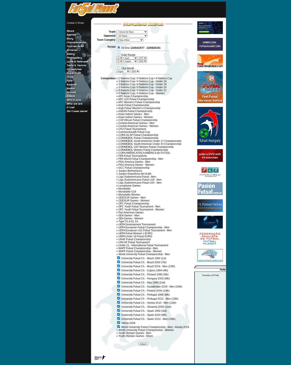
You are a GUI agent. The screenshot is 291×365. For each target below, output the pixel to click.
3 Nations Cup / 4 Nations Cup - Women (141, 93)
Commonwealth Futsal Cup (134, 132)
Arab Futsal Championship (133, 105)
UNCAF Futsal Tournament (134, 242)
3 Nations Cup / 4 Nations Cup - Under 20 (142, 87)
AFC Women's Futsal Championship (139, 102)
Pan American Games (131, 212)
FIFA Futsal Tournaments (132, 155)
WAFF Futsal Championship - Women (140, 251)
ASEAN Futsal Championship (135, 111)
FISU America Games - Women (136, 164)
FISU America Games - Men (134, 161)
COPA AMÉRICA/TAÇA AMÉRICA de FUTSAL (144, 152)
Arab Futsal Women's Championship (139, 108)
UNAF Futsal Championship (134, 239)
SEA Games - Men (129, 215)
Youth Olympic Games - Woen (135, 336)
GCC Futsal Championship (134, 167)
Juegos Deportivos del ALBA (134, 173)
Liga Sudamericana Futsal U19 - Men (140, 179)
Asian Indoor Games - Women (135, 117)
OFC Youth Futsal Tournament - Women (141, 209)
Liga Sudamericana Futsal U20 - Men (140, 182)
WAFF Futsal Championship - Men (138, 248)
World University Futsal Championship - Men (144, 254)
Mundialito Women (129, 194)
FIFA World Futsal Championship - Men (140, 158)
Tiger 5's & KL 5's (128, 221)
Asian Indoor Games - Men (133, 114)
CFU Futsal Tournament (132, 129)
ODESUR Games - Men (132, 197)
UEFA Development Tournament (137, 224)
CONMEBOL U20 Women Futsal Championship (146, 146)
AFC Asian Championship (133, 96)
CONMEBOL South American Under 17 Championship (149, 140)
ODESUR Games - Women (134, 200)
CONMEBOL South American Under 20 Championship (149, 143)
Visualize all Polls (210, 275)
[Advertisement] (78, 185)
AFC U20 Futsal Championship (136, 99)
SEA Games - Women (130, 218)
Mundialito (124, 188)
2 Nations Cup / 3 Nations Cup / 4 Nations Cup (145, 78)
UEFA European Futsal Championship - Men (144, 227)
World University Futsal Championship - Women (146, 330)
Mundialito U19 (127, 191)
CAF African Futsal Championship (137, 120)
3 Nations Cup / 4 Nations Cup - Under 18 (142, 81)
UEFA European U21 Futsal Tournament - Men (145, 230)
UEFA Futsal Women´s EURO (135, 233)
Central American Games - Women (138, 126)
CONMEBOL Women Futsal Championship (143, 149)
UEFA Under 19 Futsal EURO (135, 236)
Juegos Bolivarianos (130, 170)
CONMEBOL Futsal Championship (138, 138)
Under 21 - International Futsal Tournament (143, 245)
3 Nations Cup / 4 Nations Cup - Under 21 (142, 90)
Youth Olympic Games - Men (134, 333)
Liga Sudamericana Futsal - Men (137, 176)
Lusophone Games (129, 185)
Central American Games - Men (136, 123)
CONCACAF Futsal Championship (138, 135)
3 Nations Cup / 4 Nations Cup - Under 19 (142, 84)
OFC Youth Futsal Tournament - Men (139, 206)
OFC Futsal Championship (133, 203)
